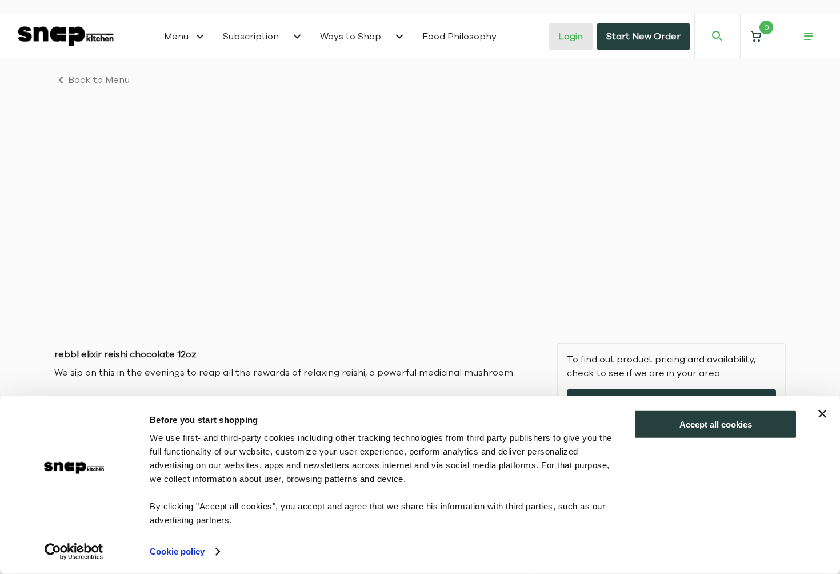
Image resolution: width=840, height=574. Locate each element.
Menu (176, 36)
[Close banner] (822, 414)
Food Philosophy (459, 36)
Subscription (251, 36)
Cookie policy (177, 551)
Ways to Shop (350, 36)
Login (570, 36)
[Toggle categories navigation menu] (200, 36)
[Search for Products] (717, 36)
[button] (763, 36)
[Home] (66, 36)
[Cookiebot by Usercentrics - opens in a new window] (74, 551)
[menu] (808, 36)
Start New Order (643, 36)
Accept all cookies (715, 424)
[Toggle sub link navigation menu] (297, 36)
